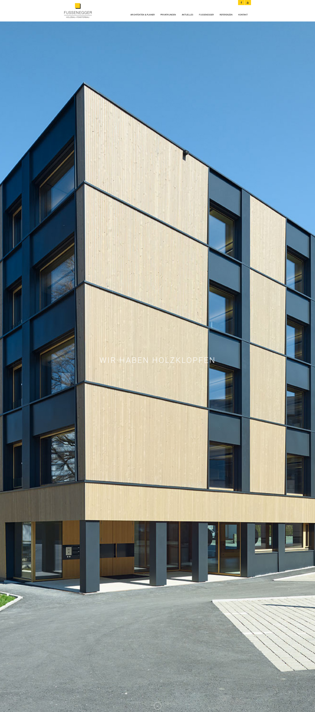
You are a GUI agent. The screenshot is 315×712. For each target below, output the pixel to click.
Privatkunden (168, 14)
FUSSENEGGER (206, 14)
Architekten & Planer (142, 14)
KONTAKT (243, 14)
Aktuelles (187, 14)
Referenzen (226, 14)
